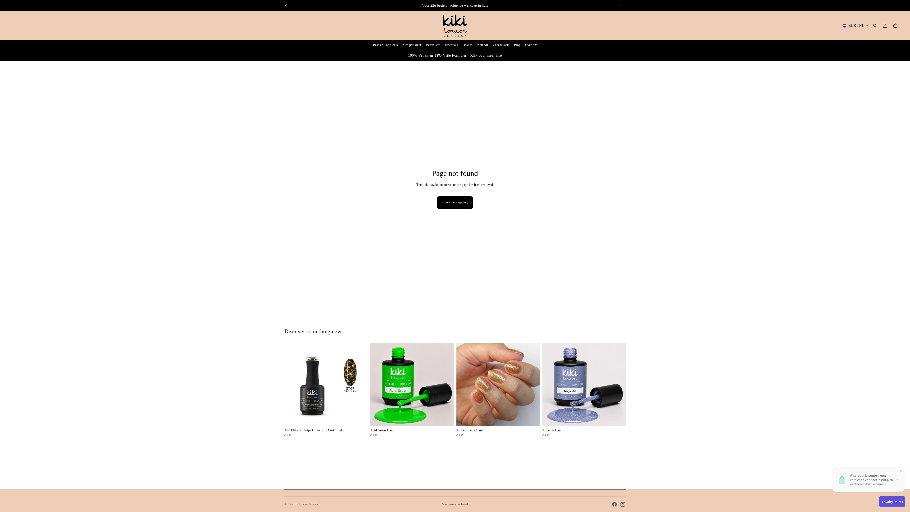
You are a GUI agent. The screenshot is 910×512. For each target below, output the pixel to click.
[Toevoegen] (360, 418)
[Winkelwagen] (895, 25)
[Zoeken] (875, 25)
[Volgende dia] (620, 5)
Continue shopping (455, 202)
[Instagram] (623, 504)
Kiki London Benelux (306, 504)
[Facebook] (614, 504)
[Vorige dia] (286, 5)
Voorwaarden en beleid (455, 504)
